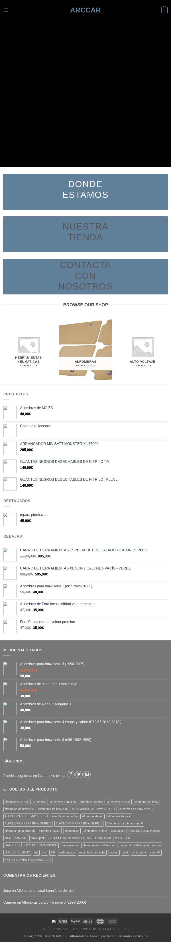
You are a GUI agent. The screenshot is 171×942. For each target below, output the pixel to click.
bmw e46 (20, 838)
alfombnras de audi (17, 801)
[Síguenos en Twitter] (79, 774)
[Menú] (6, 9)
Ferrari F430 (103, 838)
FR (128, 838)
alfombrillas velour (95, 830)
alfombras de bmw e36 (19, 809)
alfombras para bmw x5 (20, 830)
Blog (73, 929)
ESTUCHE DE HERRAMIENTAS (69, 838)
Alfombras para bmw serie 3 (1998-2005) (54, 902)
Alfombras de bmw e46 (53, 809)
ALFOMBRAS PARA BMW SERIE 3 (28, 823)
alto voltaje (118, 830)
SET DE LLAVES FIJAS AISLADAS (28, 859)
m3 (36, 852)
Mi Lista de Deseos (113, 929)
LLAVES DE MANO (17, 852)
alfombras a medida (63, 801)
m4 (45, 852)
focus (118, 838)
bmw (8, 838)
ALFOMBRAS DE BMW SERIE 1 (93, 809)
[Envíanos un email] (87, 774)
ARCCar (85, 10)
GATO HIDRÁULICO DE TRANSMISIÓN (31, 845)
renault (114, 852)
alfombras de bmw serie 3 (136, 809)
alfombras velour (49, 830)
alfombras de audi (118, 801)
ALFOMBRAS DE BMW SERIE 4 (26, 816)
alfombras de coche (64, 816)
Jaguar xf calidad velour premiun (140, 845)
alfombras (39, 801)
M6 (53, 852)
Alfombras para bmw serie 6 (125, 823)
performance (67, 852)
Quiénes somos (55, 929)
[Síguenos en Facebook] (71, 774)
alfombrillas (72, 830)
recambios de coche (92, 852)
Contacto (88, 929)
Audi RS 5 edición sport (144, 830)
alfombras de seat (119, 816)
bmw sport (37, 838)
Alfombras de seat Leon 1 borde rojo (45, 890)
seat (125, 852)
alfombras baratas (91, 801)
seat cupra (139, 852)
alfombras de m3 (92, 816)
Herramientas (70, 845)
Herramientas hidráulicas (99, 845)
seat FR (155, 852)
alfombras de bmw (146, 801)
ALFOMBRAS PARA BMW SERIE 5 (79, 823)
